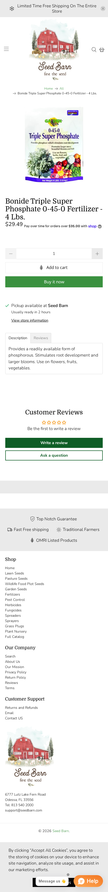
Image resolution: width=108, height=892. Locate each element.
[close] (102, 8)
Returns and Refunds (21, 707)
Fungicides (13, 610)
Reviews (11, 682)
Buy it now (54, 282)
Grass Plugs (14, 626)
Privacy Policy (15, 672)
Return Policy (15, 677)
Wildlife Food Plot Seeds (24, 583)
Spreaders (13, 615)
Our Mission (14, 667)
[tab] (18, 338)
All (62, 88)
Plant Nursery (16, 631)
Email (9, 713)
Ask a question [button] (54, 455)
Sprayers (12, 620)
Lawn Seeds (14, 573)
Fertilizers (12, 594)
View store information (29, 320)
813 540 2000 (22, 805)
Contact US (14, 718)
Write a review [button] (54, 443)
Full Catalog (14, 636)
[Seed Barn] (54, 49)
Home (48, 88)
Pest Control (15, 599)
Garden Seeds (16, 589)
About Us (12, 661)
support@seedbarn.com (23, 810)
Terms (10, 688)
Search (10, 656)
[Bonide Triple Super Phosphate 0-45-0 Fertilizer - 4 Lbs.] (54, 144)
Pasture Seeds (16, 578)
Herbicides (13, 605)
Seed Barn (60, 831)
